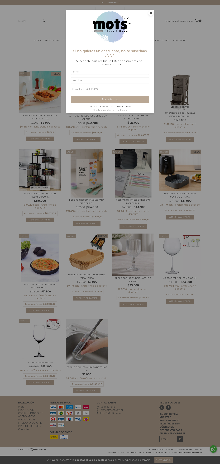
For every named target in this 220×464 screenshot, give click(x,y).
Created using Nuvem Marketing (110, 110)
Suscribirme (110, 99)
